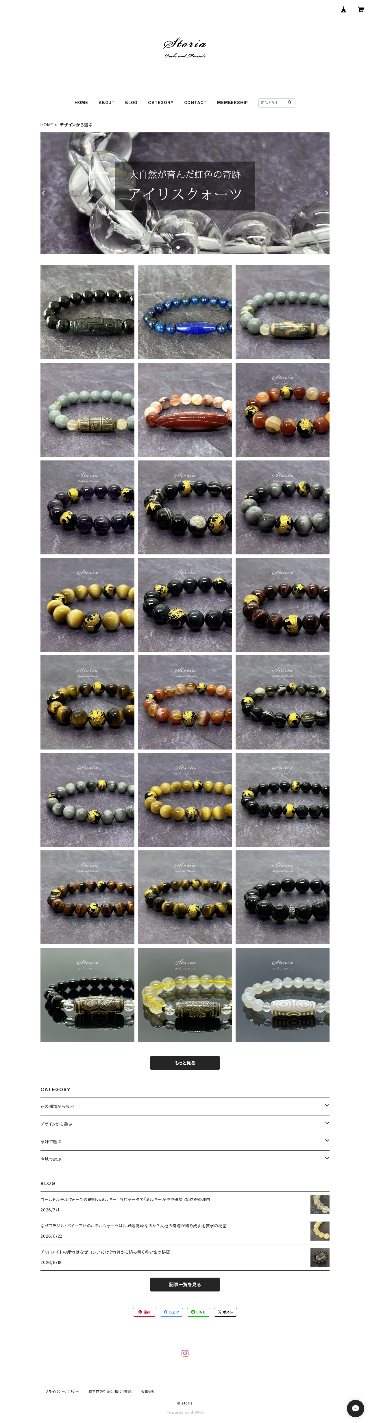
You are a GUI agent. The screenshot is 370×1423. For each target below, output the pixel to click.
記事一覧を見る (185, 1284)
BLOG (131, 102)
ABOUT (107, 102)
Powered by (178, 1412)
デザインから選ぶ (56, 1124)
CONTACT (195, 102)
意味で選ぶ (50, 1141)
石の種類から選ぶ (56, 1106)
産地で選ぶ (50, 1159)
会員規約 (148, 1391)
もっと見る (185, 1063)
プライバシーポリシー (62, 1391)
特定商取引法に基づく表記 (110, 1391)
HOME (81, 102)
